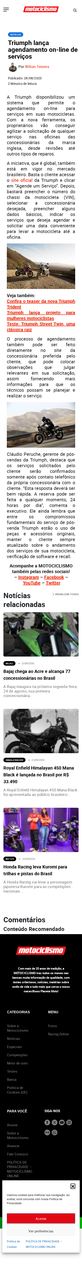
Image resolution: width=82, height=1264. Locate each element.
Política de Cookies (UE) (17, 1089)
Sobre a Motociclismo (17, 1028)
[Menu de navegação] (6, 10)
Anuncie (13, 1146)
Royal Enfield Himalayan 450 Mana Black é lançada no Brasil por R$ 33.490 (38, 775)
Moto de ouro (17, 1063)
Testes (12, 1071)
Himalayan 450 (14, 760)
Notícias (15, 34)
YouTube (32, 583)
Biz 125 (10, 858)
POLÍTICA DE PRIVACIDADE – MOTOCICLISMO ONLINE (19, 1169)
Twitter (53, 583)
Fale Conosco (17, 1154)
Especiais (14, 1046)
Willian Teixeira (37, 66)
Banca (11, 1079)
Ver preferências (41, 1231)
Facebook (54, 577)
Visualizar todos (66, 594)
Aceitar (41, 1218)
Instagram (28, 577)
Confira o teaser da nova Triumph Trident (41, 304)
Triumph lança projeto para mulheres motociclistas (41, 315)
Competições (17, 1055)
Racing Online (58, 1034)
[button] (73, 1186)
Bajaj (9, 663)
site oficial (22, 180)
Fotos (52, 1025)
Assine (12, 1125)
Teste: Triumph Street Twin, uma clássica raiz (41, 327)
